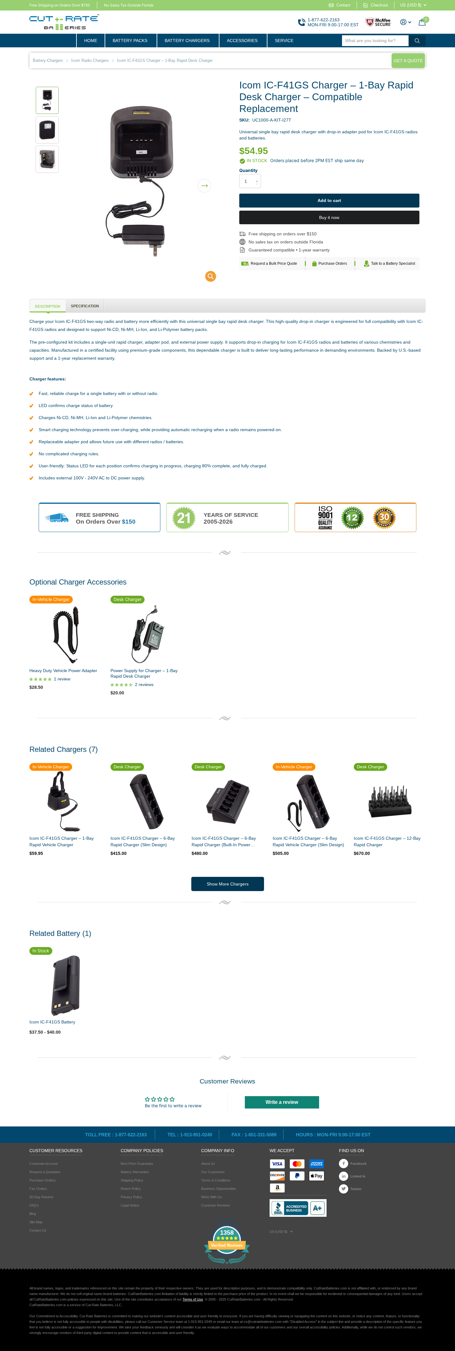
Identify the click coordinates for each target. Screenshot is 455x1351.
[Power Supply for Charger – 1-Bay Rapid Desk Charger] (146, 634)
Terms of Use (193, 1299)
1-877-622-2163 (324, 19)
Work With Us (211, 1197)
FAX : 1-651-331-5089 (254, 1134)
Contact (343, 5)
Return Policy (131, 1188)
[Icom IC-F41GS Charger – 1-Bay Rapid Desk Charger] (206, 278)
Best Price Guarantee (137, 1163)
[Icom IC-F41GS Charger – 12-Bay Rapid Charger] (390, 802)
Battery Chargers (187, 40)
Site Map (35, 1222)
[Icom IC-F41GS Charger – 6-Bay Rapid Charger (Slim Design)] (146, 802)
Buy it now (329, 217)
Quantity (248, 170)
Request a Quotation (44, 1172)
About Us (208, 1163)
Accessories (242, 40)
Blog (32, 1214)
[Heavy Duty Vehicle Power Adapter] (65, 634)
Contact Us (37, 1230)
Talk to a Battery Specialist (393, 263)
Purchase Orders (332, 263)
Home (90, 40)
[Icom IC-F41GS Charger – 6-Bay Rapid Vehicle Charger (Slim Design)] (308, 802)
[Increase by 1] (258, 175)
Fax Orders (38, 1188)
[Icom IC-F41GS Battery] (65, 985)
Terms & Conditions (216, 1180)
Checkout (379, 5)
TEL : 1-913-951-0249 (189, 1134)
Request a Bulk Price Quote (274, 263)
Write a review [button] (282, 1102)
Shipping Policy (132, 1180)
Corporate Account (43, 1163)
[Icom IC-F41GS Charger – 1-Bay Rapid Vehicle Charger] (65, 802)
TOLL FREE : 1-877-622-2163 (116, 1134)
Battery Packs (130, 40)
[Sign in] (405, 22)
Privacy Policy (131, 1197)
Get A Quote (408, 60)
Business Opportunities (218, 1188)
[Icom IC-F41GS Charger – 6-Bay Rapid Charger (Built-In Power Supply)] (227, 802)
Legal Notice (130, 1205)
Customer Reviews (215, 1205)
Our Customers (213, 1172)
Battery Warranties (135, 1172)
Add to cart (329, 200)
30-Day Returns (41, 1197)
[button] (204, 182)
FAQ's (34, 1205)
